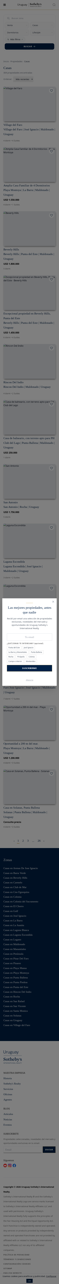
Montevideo (30, 661)
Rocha (10, 657)
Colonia (32, 657)
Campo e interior (15, 661)
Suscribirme (29, 668)
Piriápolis (21, 657)
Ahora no (29, 680)
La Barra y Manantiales (17, 652)
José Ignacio (28, 647)
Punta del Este (14, 647)
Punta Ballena (36, 652)
